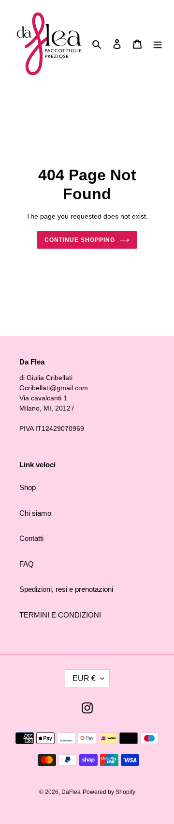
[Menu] (157, 43)
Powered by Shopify (109, 792)
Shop (27, 487)
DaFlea (71, 792)
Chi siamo (35, 513)
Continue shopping (79, 240)
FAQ (26, 564)
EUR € (84, 678)
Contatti (31, 538)
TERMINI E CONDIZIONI (60, 615)
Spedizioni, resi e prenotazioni (66, 589)
